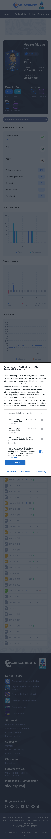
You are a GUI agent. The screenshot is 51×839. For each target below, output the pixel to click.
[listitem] (25, 414)
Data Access (25, 472)
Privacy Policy (40, 472)
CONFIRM (15, 463)
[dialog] (25, 419)
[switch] (41, 420)
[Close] (45, 367)
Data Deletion (10, 472)
